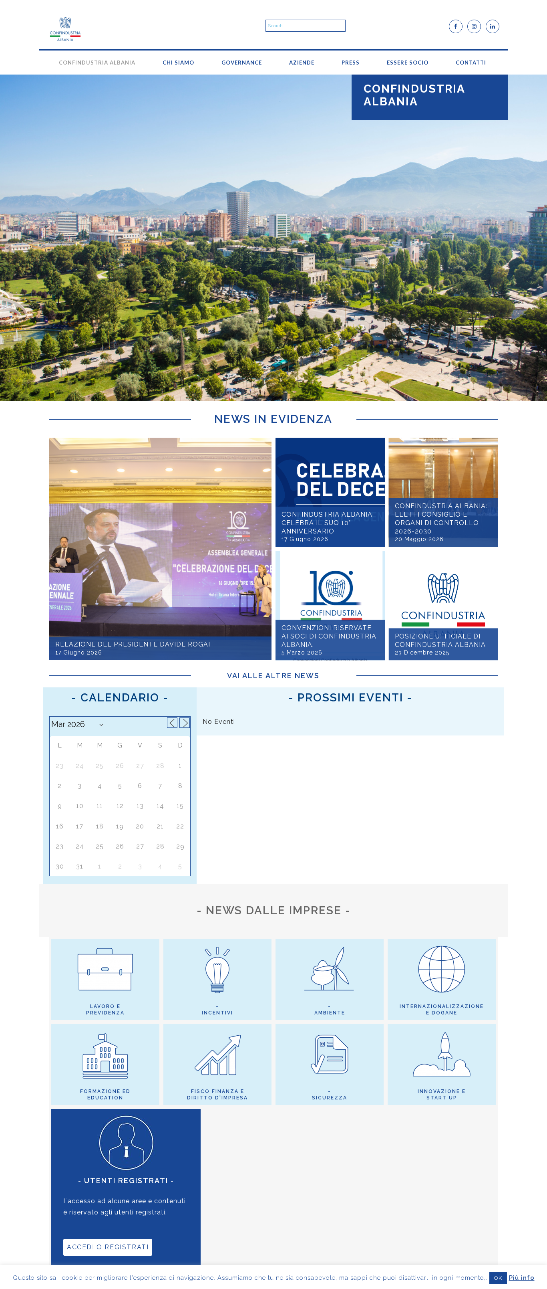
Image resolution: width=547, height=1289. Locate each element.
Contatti (471, 62)
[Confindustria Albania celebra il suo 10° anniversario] (330, 492)
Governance (241, 62)
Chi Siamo (178, 62)
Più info (522, 1277)
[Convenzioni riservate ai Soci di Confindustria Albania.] (330, 606)
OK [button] (498, 1278)
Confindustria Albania (97, 62)
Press (351, 62)
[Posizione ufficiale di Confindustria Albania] (443, 606)
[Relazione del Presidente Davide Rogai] (160, 549)
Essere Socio (407, 62)
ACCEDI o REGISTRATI (108, 1247)
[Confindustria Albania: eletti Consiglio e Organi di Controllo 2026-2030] (443, 492)
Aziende (301, 62)
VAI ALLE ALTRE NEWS (273, 675)
